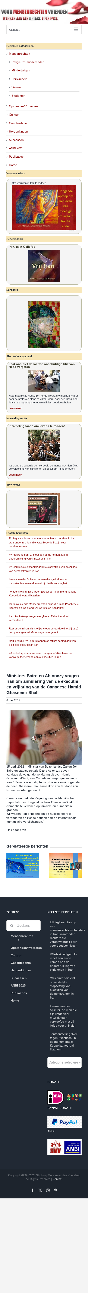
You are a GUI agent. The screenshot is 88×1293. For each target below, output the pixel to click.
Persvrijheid (19, 79)
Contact (57, 1179)
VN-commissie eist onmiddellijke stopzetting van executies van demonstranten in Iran (62, 987)
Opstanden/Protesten (23, 106)
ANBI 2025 (16, 148)
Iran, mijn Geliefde (22, 246)
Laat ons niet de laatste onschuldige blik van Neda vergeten (42, 365)
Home (13, 165)
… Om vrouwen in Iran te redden (27, 183)
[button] (9, 865)
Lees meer (15, 408)
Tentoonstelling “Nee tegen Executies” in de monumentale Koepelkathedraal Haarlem (64, 1041)
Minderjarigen (21, 70)
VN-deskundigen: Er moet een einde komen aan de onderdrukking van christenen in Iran (63, 962)
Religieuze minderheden (28, 62)
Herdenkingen (18, 131)
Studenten (18, 95)
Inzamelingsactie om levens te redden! (37, 426)
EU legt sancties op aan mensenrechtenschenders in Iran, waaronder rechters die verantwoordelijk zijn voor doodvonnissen (42, 542)
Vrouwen (17, 87)
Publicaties (16, 156)
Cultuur (14, 114)
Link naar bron (16, 829)
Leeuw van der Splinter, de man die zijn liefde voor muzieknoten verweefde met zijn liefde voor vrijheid (63, 1015)
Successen (16, 140)
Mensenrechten (19, 53)
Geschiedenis (18, 123)
